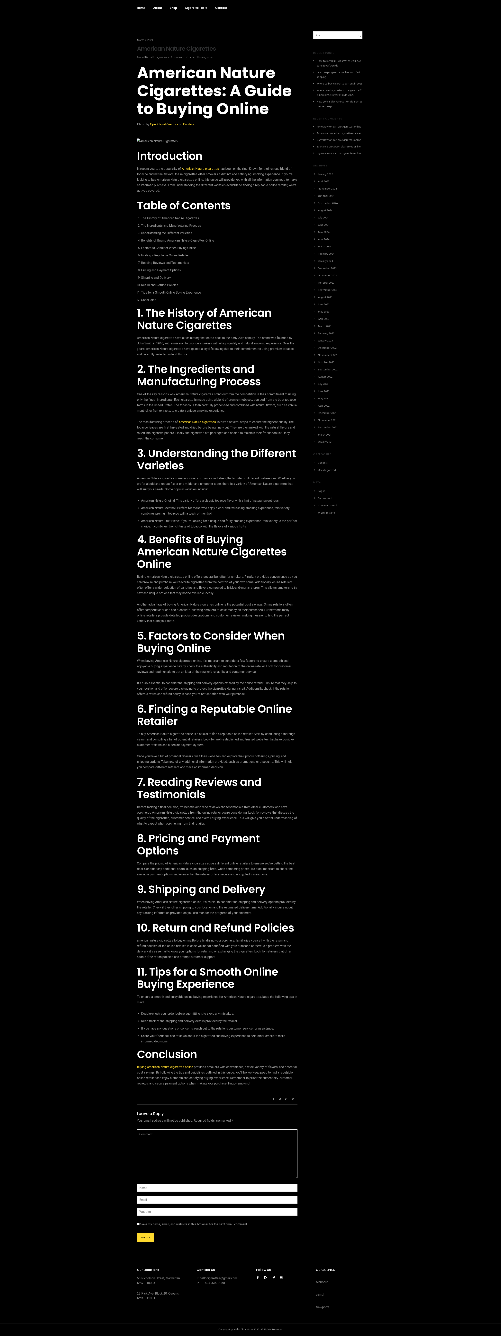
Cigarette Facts (196, 8)
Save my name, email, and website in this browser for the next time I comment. (194, 1224)
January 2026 (325, 174)
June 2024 (324, 225)
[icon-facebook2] (258, 1277)
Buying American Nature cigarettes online (165, 1067)
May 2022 (323, 398)
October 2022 (326, 362)
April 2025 (324, 181)
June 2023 (324, 304)
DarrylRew (323, 140)
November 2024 (327, 189)
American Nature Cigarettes (176, 49)
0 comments (177, 57)
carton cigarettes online (347, 127)
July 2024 (323, 218)
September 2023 (328, 290)
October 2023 (326, 283)
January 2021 (325, 442)
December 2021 (327, 413)
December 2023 (327, 268)
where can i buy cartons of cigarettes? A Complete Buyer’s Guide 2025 (339, 92)
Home (141, 8)
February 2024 (326, 254)
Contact (221, 8)
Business (322, 463)
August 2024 (325, 210)
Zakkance (322, 133)
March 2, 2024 (145, 40)
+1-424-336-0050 (212, 1283)
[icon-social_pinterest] (274, 1277)
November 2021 (327, 420)
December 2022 (327, 348)
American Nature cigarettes (200, 169)
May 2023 (323, 312)
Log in (321, 491)
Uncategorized (205, 57)
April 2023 (324, 319)
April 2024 (324, 239)
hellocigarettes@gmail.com (218, 1278)
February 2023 (326, 333)
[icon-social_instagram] (266, 1277)
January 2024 (325, 261)
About (157, 8)
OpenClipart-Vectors (164, 124)
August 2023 (325, 297)
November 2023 (327, 275)
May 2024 (324, 232)
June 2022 (324, 391)
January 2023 (325, 341)
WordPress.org (326, 513)
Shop (173, 8)
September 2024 (328, 203)
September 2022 (328, 369)
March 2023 (325, 326)
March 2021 (324, 435)
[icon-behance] (281, 1277)
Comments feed (327, 505)
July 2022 (323, 384)
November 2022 (327, 355)
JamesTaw (323, 127)
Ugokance (323, 153)
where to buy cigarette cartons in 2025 (339, 84)
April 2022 (324, 406)
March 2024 (325, 246)
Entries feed (325, 498)
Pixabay (188, 124)
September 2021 (327, 427)
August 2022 (325, 377)
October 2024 (326, 196)
